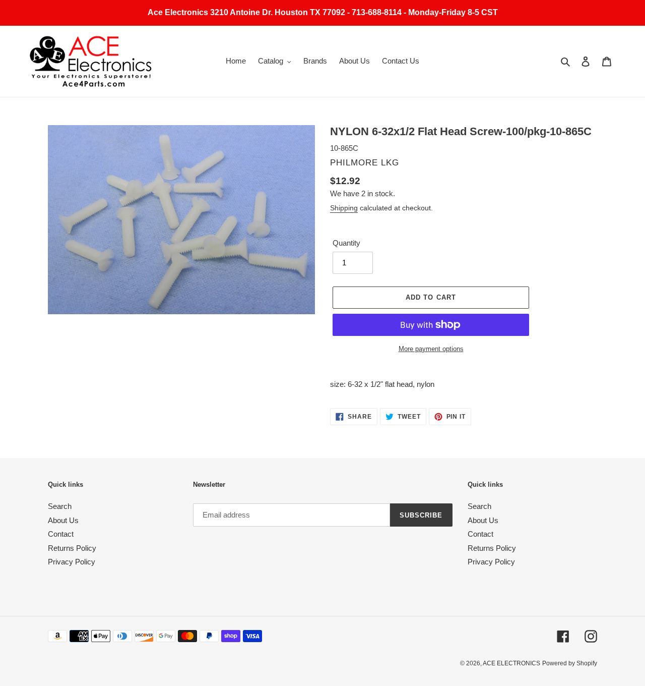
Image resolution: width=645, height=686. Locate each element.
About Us (63, 520)
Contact (61, 534)
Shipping (344, 208)
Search (60, 506)
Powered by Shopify (569, 663)
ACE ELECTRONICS (511, 663)
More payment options (431, 349)
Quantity (346, 243)
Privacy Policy (71, 561)
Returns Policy (72, 548)
